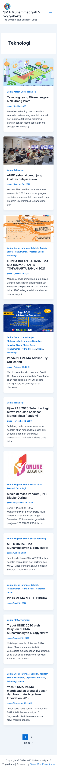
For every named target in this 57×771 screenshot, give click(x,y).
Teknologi (31, 92)
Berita (10, 92)
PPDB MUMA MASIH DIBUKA (27, 598)
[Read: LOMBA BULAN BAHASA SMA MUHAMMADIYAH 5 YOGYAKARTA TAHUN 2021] (28, 228)
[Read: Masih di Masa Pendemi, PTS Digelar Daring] (28, 465)
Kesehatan (19, 677)
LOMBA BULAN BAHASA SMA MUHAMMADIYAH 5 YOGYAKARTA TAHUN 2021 (27, 264)
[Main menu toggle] (51, 12)
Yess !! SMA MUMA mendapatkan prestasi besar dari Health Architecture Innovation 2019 (27, 692)
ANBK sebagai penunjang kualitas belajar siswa (24, 177)
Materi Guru (20, 92)
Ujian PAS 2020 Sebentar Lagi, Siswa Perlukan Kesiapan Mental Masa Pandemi (28, 411)
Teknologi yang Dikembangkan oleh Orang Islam (28, 99)
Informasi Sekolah (29, 248)
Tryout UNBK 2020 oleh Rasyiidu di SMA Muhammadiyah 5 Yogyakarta (27, 629)
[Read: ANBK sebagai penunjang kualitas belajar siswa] (28, 150)
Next (28, 742)
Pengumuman (20, 252)
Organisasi (31, 677)
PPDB (24, 349)
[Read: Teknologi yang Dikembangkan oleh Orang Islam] (28, 72)
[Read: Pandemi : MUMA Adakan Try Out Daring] (28, 317)
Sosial (41, 252)
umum (10, 592)
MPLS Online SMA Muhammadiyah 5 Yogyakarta (27, 545)
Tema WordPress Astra (42, 764)
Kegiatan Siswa (14, 345)
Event (17, 248)
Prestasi (33, 252)
